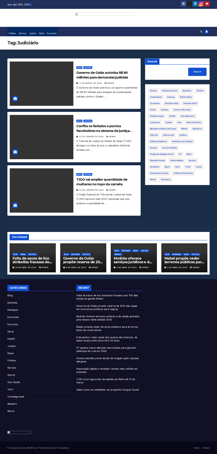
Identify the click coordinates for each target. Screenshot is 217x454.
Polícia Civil (168, 135)
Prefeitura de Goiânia (182, 141)
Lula (179, 122)
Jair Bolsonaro (188, 116)
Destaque (75, 254)
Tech (177, 167)
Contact (206, 448)
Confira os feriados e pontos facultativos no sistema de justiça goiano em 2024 (103, 131)
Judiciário (155, 122)
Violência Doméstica (183, 173)
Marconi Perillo (194, 122)
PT (180, 154)
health (172, 116)
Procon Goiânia (169, 148)
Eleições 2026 (190, 103)
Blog (79, 67)
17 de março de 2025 (91, 83)
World (10, 411)
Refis (189, 154)
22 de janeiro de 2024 (91, 136)
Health (11, 338)
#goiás (153, 91)
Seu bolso (154, 167)
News (10, 353)
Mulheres (197, 129)
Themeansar (63, 448)
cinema (200, 91)
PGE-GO (154, 135)
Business (187, 91)
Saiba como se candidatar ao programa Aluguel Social (107, 389)
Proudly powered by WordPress (22, 448)
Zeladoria (165, 179)
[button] (201, 31)
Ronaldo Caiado (157, 160)
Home (196, 448)
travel (199, 167)
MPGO (184, 129)
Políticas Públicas (158, 141)
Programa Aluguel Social (162, 154)
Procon (153, 148)
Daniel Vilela (186, 97)
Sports (11, 374)
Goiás (153, 110)
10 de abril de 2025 (26, 267)
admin (110, 83)
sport (167, 167)
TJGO (187, 167)
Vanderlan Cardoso (159, 173)
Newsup (50, 448)
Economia (52, 33)
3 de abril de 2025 (126, 267)
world (153, 179)
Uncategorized (15, 396)
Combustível (156, 97)
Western (12, 403)
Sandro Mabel (176, 160)
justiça (168, 122)
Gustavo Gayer (157, 116)
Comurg (171, 97)
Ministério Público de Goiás (163, 129)
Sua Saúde (13, 382)
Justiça (32, 33)
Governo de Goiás (182, 110)
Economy (12, 324)
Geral (41, 33)
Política (12, 33)
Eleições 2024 (171, 103)
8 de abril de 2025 (76, 267)
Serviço (22, 33)
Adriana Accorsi (169, 91)
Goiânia (164, 110)
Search (152, 61)
